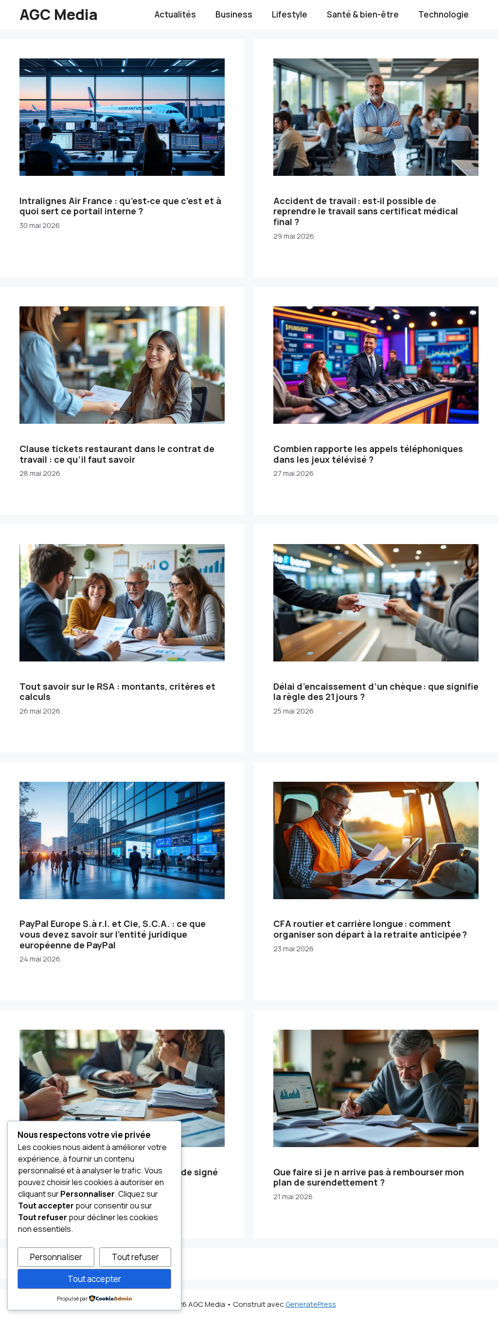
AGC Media (58, 14)
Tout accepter (94, 1278)
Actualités (175, 14)
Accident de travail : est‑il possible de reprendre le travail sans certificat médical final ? (365, 211)
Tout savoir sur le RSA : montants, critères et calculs (117, 691)
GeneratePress (310, 1304)
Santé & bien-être (363, 14)
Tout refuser (135, 1257)
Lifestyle (289, 14)
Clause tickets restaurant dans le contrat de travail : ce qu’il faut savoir (116, 454)
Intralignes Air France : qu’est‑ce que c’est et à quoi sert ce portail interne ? (120, 206)
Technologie (443, 14)
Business (233, 14)
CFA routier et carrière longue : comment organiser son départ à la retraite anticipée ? (370, 929)
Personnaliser (56, 1257)
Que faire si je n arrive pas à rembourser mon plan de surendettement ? (368, 1177)
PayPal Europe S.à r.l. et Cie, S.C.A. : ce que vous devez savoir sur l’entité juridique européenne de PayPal (112, 934)
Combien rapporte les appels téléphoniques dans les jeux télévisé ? (368, 454)
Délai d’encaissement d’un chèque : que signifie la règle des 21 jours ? (376, 691)
